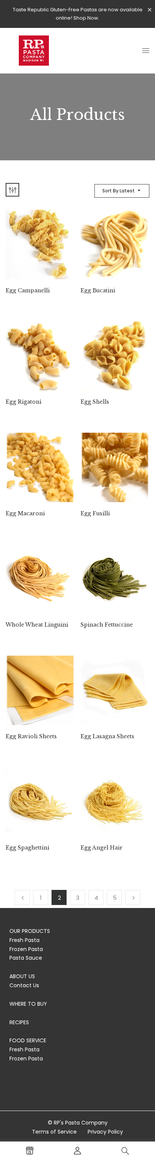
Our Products (29, 931)
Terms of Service (54, 1131)
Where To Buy (28, 1004)
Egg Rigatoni (23, 402)
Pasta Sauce (25, 958)
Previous (22, 897)
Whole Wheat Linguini (37, 625)
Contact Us (24, 985)
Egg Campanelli (28, 290)
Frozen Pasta (26, 949)
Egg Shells (95, 402)
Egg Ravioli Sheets (31, 736)
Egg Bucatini (98, 290)
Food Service (27, 1040)
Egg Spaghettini (27, 848)
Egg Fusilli (95, 513)
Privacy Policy (105, 1131)
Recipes (19, 1022)
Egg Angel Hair (102, 848)
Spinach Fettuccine (107, 625)
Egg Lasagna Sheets (107, 736)
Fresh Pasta (24, 940)
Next (132, 897)
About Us (22, 976)
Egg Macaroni (25, 513)
